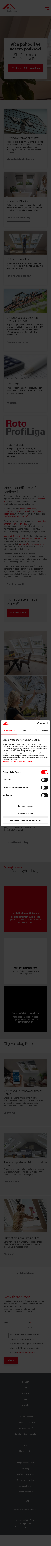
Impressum (6, 762)
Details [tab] (25, 731)
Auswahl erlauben (25, 813)
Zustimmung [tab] (9, 731)
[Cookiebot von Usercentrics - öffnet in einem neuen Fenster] (37, 723)
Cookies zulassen (25, 806)
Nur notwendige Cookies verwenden (25, 820)
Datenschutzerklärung (18, 762)
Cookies (29, 762)
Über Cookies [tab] (42, 731)
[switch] (44, 780)
